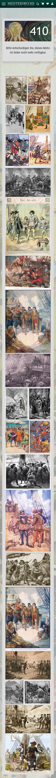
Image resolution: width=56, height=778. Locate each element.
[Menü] (4, 4)
